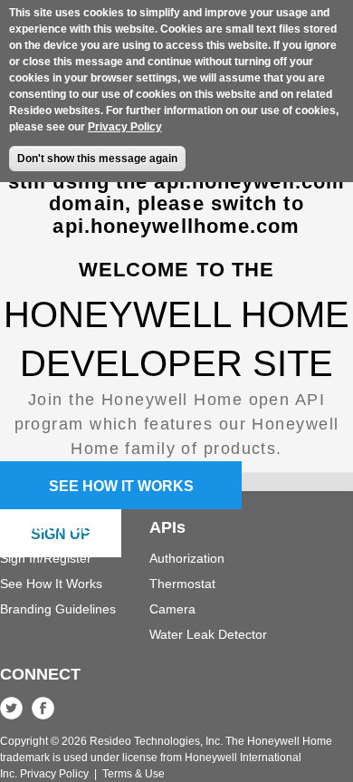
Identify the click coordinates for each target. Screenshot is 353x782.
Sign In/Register (45, 558)
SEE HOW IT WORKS (121, 486)
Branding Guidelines (58, 609)
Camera (172, 609)
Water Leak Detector (208, 634)
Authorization (186, 558)
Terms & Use (133, 774)
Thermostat (182, 583)
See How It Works (51, 583)
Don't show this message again (97, 158)
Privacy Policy (125, 127)
